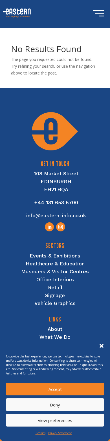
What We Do (55, 337)
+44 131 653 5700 (56, 202)
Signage (55, 295)
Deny (55, 405)
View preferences (55, 420)
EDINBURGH (56, 181)
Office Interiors (55, 279)
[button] (101, 346)
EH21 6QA (56, 189)
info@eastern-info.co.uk (56, 215)
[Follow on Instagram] (60, 226)
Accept (55, 389)
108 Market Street (56, 173)
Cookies (40, 433)
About (55, 329)
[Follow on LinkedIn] (49, 226)
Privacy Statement (60, 433)
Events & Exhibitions (55, 256)
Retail (55, 287)
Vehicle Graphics (55, 303)
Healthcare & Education (55, 264)
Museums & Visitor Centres (55, 271)
